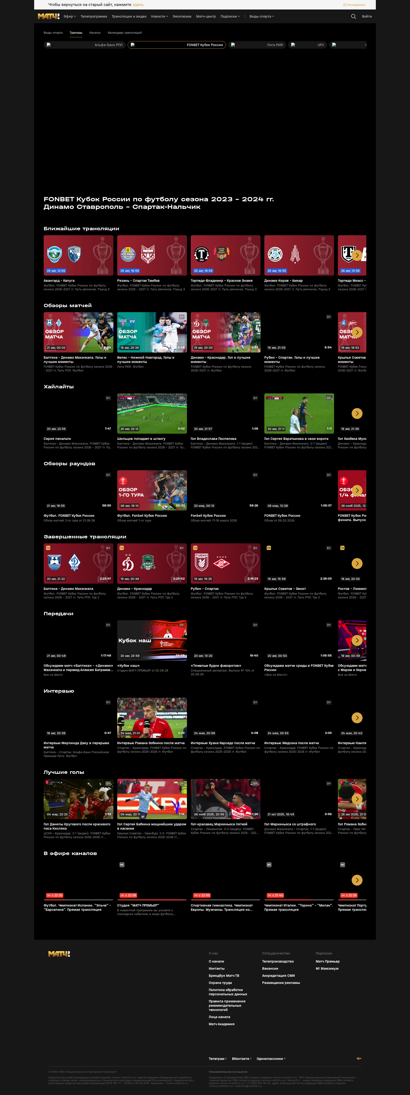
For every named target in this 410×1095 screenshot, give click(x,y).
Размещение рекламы (281, 983)
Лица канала (219, 1017)
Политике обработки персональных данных (367, 1060)
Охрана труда (220, 983)
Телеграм (216, 1059)
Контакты (216, 968)
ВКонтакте (240, 1059)
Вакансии (270, 968)
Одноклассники (270, 1059)
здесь (138, 4)
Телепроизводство (278, 961)
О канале (216, 961)
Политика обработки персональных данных (228, 992)
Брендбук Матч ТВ (224, 975)
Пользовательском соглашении (361, 1063)
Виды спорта (53, 33)
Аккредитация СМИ (278, 975)
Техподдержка (356, 4)
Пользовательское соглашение (228, 1071)
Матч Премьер (328, 961)
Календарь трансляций (125, 33)
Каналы (95, 33)
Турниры (76, 33)
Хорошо (368, 1083)
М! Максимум (327, 968)
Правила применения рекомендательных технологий (227, 1005)
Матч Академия (222, 1024)
